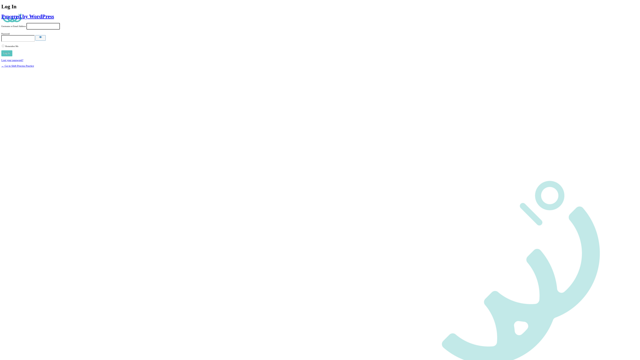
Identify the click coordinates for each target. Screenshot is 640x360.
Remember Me (11, 46)
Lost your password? (12, 60)
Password (5, 33)
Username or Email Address (13, 26)
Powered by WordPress (27, 16)
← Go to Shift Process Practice (17, 65)
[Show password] (40, 38)
